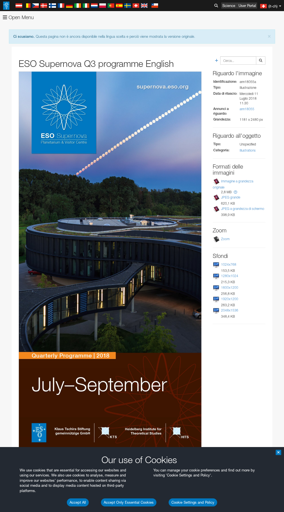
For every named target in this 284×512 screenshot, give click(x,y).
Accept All (78, 502)
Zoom (225, 239)
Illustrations (248, 150)
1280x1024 (229, 276)
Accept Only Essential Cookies (129, 502)
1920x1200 (229, 299)
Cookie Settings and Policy (192, 502)
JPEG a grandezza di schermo (242, 209)
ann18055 (247, 109)
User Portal (247, 5)
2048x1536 (229, 310)
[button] (235, 192)
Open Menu (20, 17)
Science (228, 5)
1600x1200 (229, 287)
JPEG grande (230, 197)
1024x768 (228, 264)
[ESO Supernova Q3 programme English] (110, 263)
